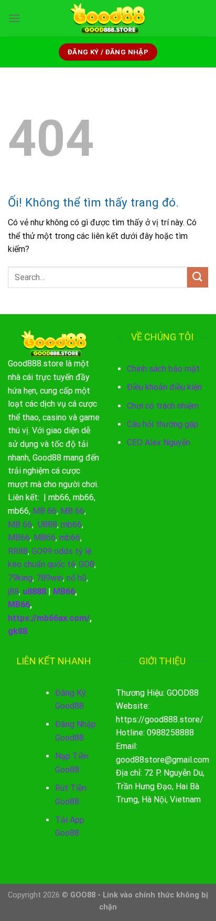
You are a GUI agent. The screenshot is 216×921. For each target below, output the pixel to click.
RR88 (18, 551)
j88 (13, 591)
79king (20, 578)
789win (49, 578)
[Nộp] (197, 277)
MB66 (19, 538)
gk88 (17, 631)
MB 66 (45, 511)
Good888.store (35, 364)
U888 (47, 524)
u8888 (34, 591)
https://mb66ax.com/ (49, 618)
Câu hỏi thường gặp (163, 424)
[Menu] (14, 18)
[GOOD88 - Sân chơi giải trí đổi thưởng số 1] (108, 18)
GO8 (86, 564)
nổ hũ (77, 578)
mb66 (58, 497)
